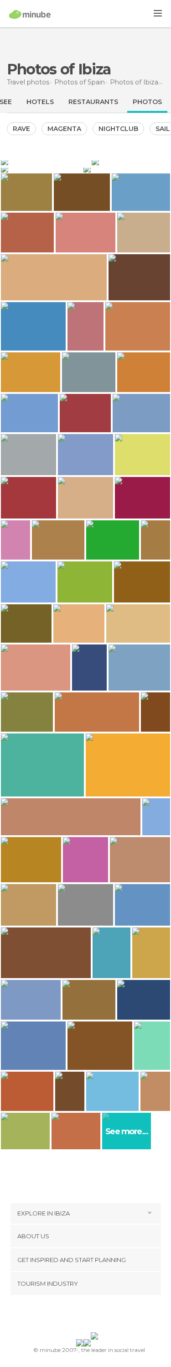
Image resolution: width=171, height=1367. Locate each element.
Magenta (64, 129)
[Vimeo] (95, 1315)
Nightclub (118, 129)
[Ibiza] (41, 169)
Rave (21, 129)
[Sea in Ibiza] (45, 161)
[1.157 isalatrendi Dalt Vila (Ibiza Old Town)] (156, 816)
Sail (162, 129)
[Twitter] (83, 1315)
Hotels (40, 102)
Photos (147, 102)
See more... (126, 1131)
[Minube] (30, 14)
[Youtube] (107, 1315)
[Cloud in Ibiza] (126, 169)
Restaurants (93, 102)
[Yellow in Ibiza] (131, 161)
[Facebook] (71, 1315)
